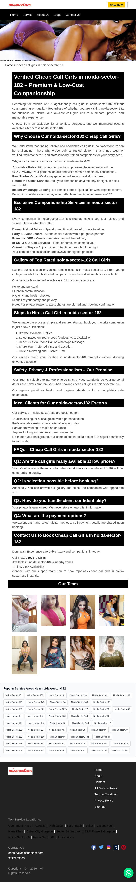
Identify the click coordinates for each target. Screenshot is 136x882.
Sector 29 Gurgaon (68, 831)
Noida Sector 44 (102, 737)
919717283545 (36, 557)
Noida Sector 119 (14, 723)
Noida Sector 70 (98, 750)
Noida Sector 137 (58, 723)
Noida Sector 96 (58, 737)
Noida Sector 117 (102, 723)
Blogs (57, 14)
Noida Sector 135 (101, 702)
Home (14, 14)
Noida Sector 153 (79, 716)
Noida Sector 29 (77, 730)
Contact (100, 782)
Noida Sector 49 (56, 730)
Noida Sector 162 (14, 737)
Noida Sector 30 (120, 730)
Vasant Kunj (104, 825)
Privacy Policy (104, 800)
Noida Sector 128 (78, 695)
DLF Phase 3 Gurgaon (100, 831)
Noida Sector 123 (35, 716)
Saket (89, 825)
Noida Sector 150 (80, 723)
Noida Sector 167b (58, 709)
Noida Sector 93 (101, 716)
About (98, 776)
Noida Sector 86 (98, 730)
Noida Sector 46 (56, 695)
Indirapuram (66, 837)
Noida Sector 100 (35, 695)
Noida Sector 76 (56, 750)
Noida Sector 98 (120, 743)
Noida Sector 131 (14, 709)
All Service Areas (106, 788)
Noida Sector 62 (56, 743)
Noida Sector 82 (35, 709)
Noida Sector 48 (122, 709)
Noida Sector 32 (35, 730)
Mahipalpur (56, 825)
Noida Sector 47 (77, 750)
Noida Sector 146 (79, 702)
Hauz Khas (15, 831)
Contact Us (73, 14)
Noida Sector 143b (80, 737)
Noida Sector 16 (13, 695)
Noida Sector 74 (58, 702)
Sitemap (100, 806)
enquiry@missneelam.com (25, 853)
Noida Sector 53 (35, 750)
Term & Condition (106, 794)
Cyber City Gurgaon (39, 831)
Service (28, 14)
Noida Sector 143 (121, 695)
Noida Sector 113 (14, 743)
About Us (43, 14)
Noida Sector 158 (36, 737)
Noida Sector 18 (19, 837)
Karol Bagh (74, 825)
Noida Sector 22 (80, 709)
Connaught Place (19, 825)
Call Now (116, 4)
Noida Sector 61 (100, 695)
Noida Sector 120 (14, 702)
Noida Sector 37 (35, 743)
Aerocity (40, 825)
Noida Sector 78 (101, 709)
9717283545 (16, 858)
